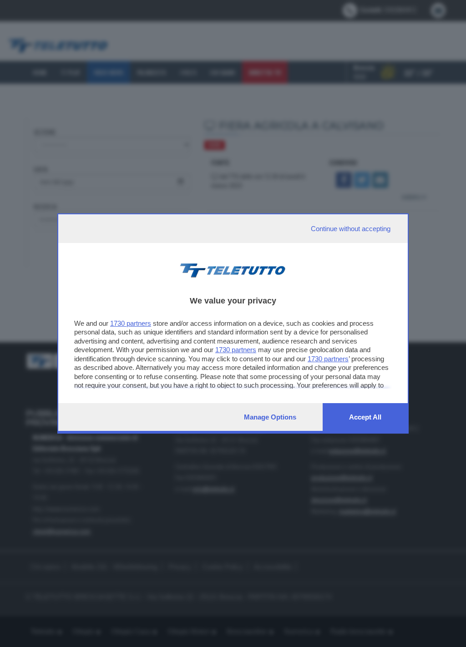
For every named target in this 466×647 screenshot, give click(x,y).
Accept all (365, 417)
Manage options (270, 417)
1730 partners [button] (130, 323)
